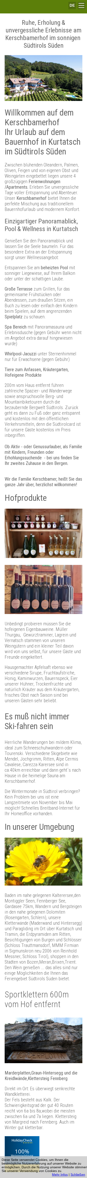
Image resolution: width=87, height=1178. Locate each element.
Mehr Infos (60, 1174)
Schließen (78, 1174)
